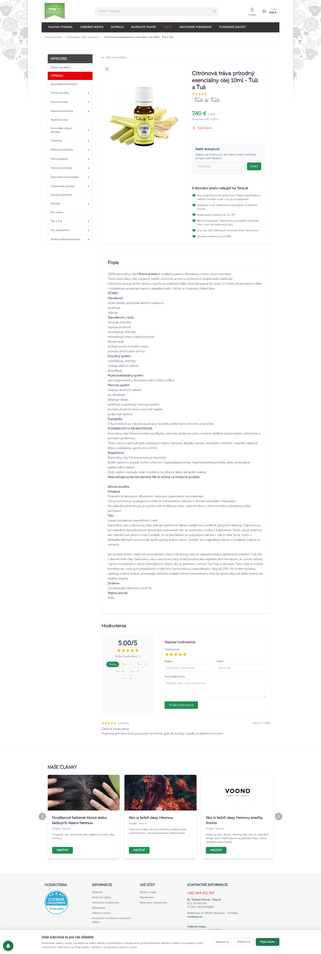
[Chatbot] (8, 946)
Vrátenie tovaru (101, 913)
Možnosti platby (143, 27)
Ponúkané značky (232, 27)
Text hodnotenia (175, 676)
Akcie (168, 27)
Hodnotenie (172, 649)
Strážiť (254, 166)
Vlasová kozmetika (62, 111)
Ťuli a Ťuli (56, 221)
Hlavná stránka (60, 27)
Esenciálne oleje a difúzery (83, 37)
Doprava (117, 27)
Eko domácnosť (60, 230)
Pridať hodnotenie (181, 705)
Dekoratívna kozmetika (64, 177)
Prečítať (62, 850)
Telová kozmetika (61, 168)
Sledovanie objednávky (153, 902)
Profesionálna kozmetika (65, 239)
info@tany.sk (194, 916)
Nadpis (169, 661)
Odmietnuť (243, 941)
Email (220, 661)
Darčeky (55, 203)
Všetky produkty (60, 67)
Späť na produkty (116, 57)
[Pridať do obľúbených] (107, 69)
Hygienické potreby (63, 186)
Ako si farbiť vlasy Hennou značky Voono (234, 820)
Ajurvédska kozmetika (64, 84)
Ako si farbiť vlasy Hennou (151, 817)
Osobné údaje (148, 892)
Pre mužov (57, 212)
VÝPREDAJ (57, 75)
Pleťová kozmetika (62, 149)
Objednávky (147, 897)
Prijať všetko (267, 941)
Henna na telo (59, 102)
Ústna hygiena (59, 158)
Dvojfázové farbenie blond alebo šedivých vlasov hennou (79, 820)
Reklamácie (99, 907)
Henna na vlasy (60, 92)
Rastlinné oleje (59, 119)
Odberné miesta (91, 27)
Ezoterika (56, 140)
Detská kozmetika (61, 194)
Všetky (113, 664)
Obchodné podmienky (195, 27)
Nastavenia (222, 941)
